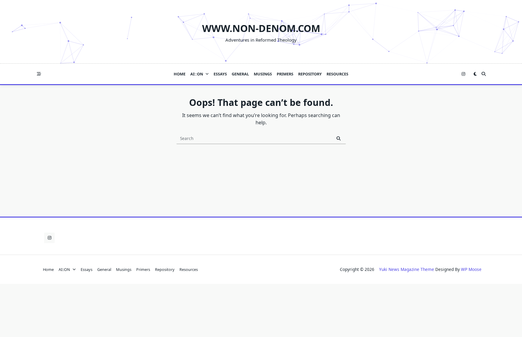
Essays (220, 74)
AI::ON (196, 74)
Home (179, 74)
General (240, 74)
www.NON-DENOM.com (261, 28)
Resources (337, 74)
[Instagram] (463, 74)
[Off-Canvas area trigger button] (39, 74)
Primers (285, 74)
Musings (263, 74)
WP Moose (471, 269)
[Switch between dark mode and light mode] (475, 74)
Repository (310, 74)
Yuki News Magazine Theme (406, 269)
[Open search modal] (484, 74)
